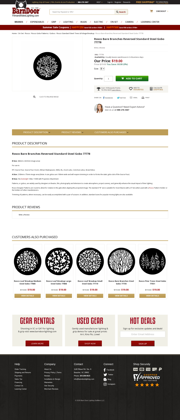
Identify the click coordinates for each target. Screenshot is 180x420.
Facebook (110, 370)
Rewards (126, 2)
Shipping (158, 88)
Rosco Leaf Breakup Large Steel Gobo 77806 (58, 282)
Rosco (27, 33)
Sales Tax (18, 379)
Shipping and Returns (23, 372)
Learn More (37, 343)
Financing (18, 382)
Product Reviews (71, 132)
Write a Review (99, 48)
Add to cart (134, 78)
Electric (98, 21)
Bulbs (84, 21)
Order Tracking (20, 369)
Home (14, 33)
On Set (114, 21)
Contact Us (19, 386)
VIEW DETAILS (27, 295)
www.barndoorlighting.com (43, 331)
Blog (109, 379)
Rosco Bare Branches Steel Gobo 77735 (121, 282)
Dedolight (24, 179)
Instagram (111, 384)
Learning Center (150, 21)
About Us (47, 369)
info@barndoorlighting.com (84, 379)
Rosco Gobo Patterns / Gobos (43, 33)
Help (99, 2)
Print (147, 98)
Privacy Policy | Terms (53, 372)
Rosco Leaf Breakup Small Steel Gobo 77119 (90, 282)
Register (118, 2)
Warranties (48, 382)
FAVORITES (138, 88)
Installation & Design (52, 379)
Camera (129, 21)
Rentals (47, 376)
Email (135, 98)
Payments (18, 376)
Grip (53, 21)
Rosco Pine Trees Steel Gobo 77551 (152, 282)
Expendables (37, 21)
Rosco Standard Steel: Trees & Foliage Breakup (75, 33)
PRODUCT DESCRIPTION (35, 132)
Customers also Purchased (110, 132)
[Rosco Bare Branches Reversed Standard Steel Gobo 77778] (47, 90)
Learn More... (116, 90)
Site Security (49, 386)
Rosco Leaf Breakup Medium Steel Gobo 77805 (27, 282)
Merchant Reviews (51, 389)
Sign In (110, 2)
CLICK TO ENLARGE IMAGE (49, 97)
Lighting (68, 21)
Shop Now (90, 343)
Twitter (110, 375)
